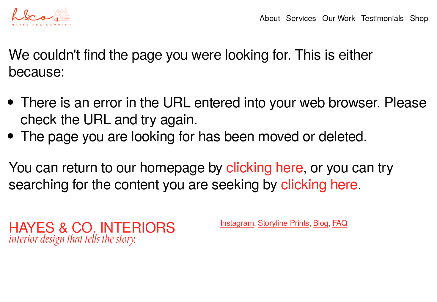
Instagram (237, 223)
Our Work (338, 17)
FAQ (340, 223)
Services (301, 17)
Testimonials (382, 17)
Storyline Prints (283, 223)
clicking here (264, 166)
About (270, 17)
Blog (320, 223)
